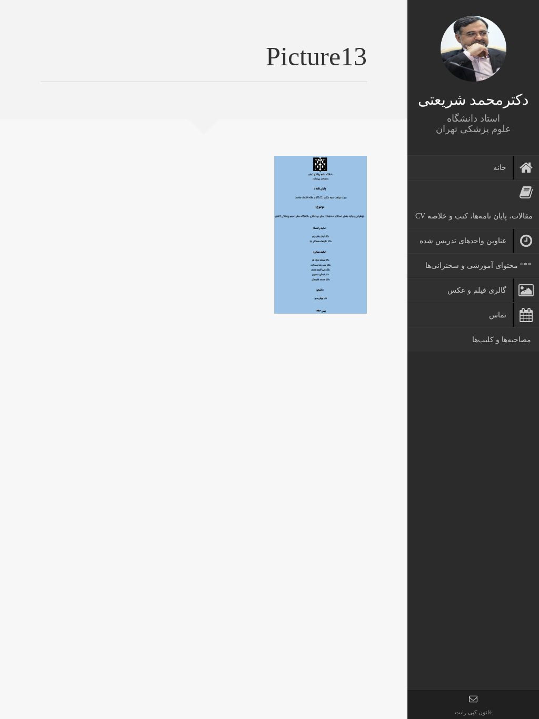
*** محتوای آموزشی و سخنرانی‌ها (478, 265)
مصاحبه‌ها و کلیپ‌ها (501, 340)
